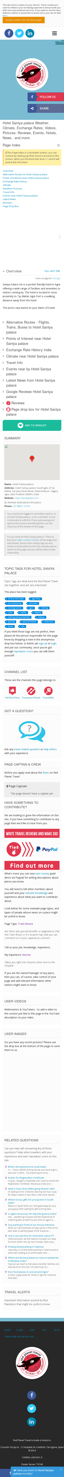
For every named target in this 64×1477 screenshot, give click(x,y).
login (54, 643)
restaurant (48, 621)
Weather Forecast (12, 188)
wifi (22, 626)
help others (50, 749)
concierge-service (14, 608)
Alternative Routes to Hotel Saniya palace (25, 174)
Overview (8, 170)
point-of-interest (29, 621)
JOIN (32, 1329)
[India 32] (51, 249)
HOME (7, 1329)
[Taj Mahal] (11, 223)
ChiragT (56, 278)
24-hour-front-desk (16, 598)
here (5, 15)
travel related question (27, 749)
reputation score (23, 651)
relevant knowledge (36, 893)
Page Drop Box (11, 206)
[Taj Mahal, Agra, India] (51, 223)
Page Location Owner (28, 539)
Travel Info (8, 192)
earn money (42, 873)
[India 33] (42, 249)
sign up (43, 643)
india (10, 612)
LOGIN (19, 1329)
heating (44, 608)
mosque (41, 617)
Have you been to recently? (34, 1472)
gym (31, 608)
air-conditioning (14, 603)
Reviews (7, 202)
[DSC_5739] (11, 249)
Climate (7, 185)
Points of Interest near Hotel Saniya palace (26, 177)
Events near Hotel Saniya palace (20, 195)
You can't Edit (52, 271)
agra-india (36, 598)
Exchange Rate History (15, 181)
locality (23, 612)
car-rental (33, 603)
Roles (46, 772)
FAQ (44, 1329)
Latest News (9, 199)
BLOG (57, 1329)
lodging (38, 612)
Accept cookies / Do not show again (24, 19)
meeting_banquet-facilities (19, 617)
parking (11, 621)
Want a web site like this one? (19, 1336)
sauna (10, 626)
